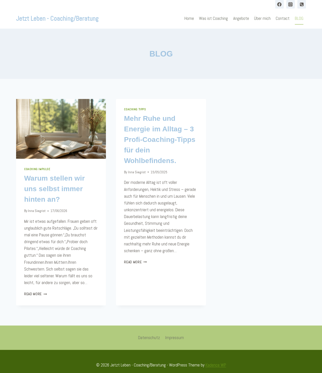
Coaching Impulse (37, 169)
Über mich (262, 18)
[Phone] (301, 4)
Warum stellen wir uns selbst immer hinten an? (54, 188)
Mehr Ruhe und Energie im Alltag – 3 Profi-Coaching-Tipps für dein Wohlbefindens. (159, 140)
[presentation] (61, 129)
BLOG (299, 18)
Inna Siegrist (37, 211)
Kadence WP (216, 365)
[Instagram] (290, 4)
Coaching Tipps (135, 109)
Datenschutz (149, 337)
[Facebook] (279, 4)
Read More (35, 294)
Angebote (241, 18)
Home (189, 18)
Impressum (174, 337)
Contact (283, 18)
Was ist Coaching (213, 18)
